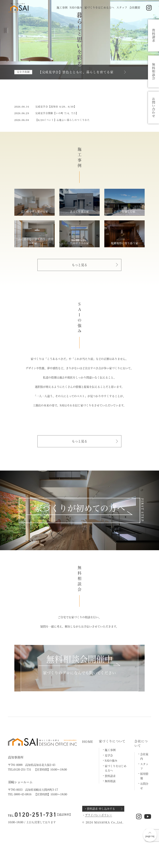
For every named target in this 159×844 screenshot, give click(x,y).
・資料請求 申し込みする (99, 808)
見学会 (109, 755)
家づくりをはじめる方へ (99, 7)
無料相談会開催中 (79, 659)
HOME (87, 741)
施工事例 (62, 7)
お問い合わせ (153, 107)
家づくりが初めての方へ (79, 508)
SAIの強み (76, 7)
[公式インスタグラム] (149, 8)
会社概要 (134, 7)
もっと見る (79, 264)
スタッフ (121, 7)
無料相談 (110, 781)
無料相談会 (153, 71)
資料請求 (110, 776)
